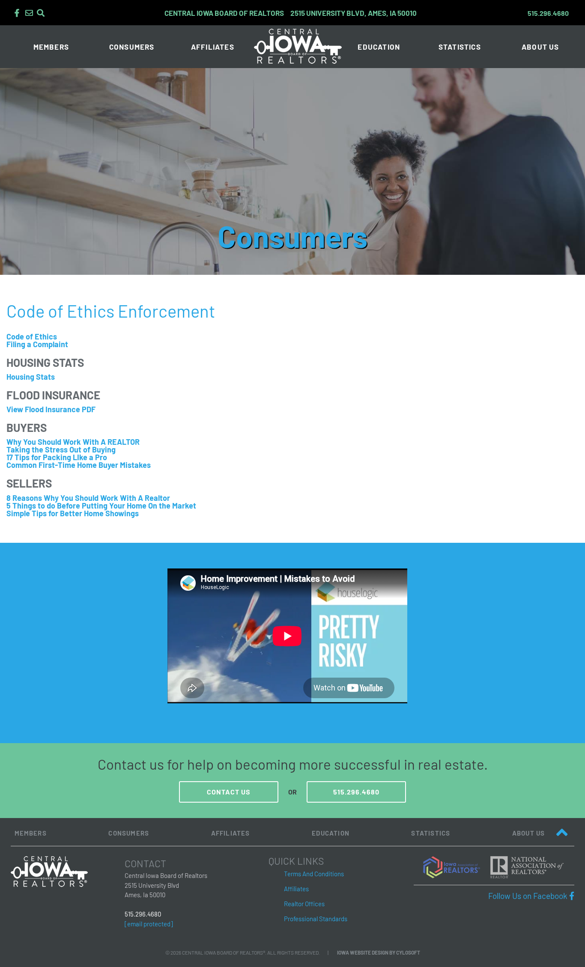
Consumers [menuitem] (132, 46)
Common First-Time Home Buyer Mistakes (78, 465)
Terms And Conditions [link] (314, 874)
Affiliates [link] (296, 889)
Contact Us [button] (229, 792)
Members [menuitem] (51, 46)
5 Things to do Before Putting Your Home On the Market (101, 505)
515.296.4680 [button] (356, 792)
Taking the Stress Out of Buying (61, 449)
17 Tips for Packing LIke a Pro (56, 457)
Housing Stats (30, 376)
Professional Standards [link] (315, 918)
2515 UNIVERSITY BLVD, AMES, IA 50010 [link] (290, 13)
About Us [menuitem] (540, 46)
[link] (456, 866)
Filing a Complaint (37, 344)
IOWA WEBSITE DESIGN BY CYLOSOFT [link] (378, 952)
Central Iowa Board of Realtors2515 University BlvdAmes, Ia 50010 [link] (166, 885)
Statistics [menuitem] (460, 46)
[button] (17, 13)
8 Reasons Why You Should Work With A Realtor (88, 498)
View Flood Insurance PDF (51, 409)
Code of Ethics (31, 336)
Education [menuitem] (379, 46)
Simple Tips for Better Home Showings (72, 513)
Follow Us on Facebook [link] (531, 896)
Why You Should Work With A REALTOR (73, 441)
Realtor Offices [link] (304, 903)
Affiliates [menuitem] (212, 46)
